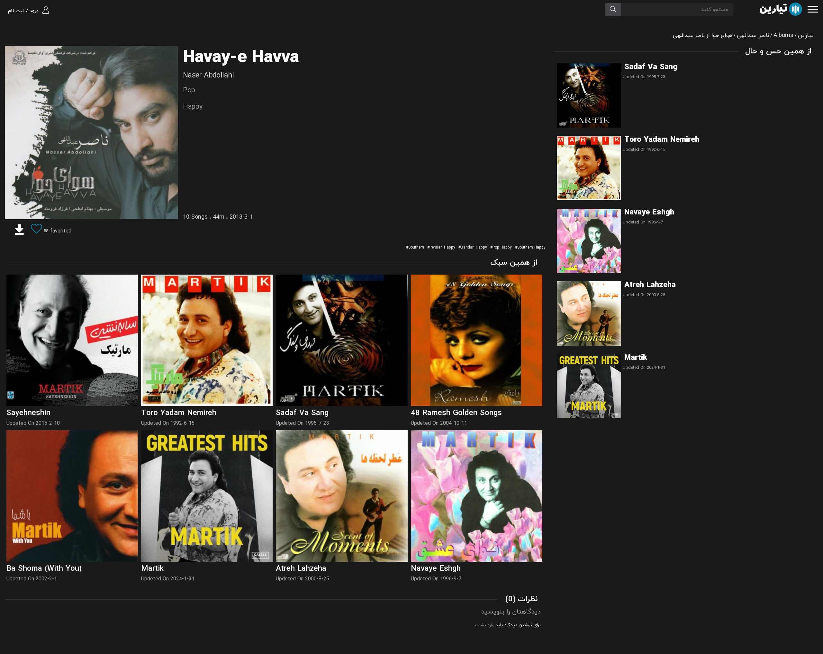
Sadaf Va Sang (650, 67)
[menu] (813, 8)
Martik (635, 357)
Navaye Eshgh (649, 212)
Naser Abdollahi (208, 75)
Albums (783, 36)
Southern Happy (531, 247)
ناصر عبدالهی (753, 36)
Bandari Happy (474, 247)
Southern (416, 247)
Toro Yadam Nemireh (661, 139)
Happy (193, 107)
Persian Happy (442, 247)
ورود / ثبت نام (24, 11)
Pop (189, 90)
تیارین (806, 36)
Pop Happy (502, 247)
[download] (19, 231)
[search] (613, 9)
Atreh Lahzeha (650, 285)
